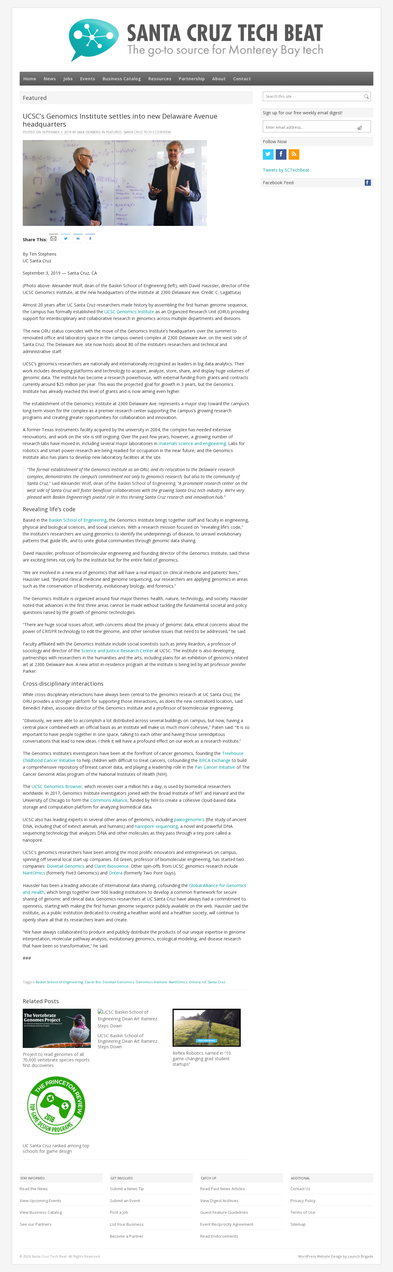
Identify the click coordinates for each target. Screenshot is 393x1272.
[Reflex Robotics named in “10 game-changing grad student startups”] (207, 1028)
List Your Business (127, 1224)
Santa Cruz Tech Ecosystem (147, 132)
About (219, 79)
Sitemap (298, 1224)
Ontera (116, 873)
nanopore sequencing (156, 826)
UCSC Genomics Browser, (57, 786)
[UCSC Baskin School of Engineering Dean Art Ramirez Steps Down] (132, 1019)
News (50, 79)
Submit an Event (125, 1200)
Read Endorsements (219, 1236)
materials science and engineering (192, 443)
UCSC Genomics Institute (129, 311)
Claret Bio (93, 982)
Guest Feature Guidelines (224, 1212)
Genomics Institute (151, 982)
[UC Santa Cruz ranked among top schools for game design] (57, 1105)
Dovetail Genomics (65, 866)
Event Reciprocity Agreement (226, 1224)
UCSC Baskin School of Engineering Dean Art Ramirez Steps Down (127, 1041)
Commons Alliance (108, 800)
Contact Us (300, 1188)
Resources (159, 79)
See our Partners (36, 1224)
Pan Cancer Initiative (215, 767)
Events (87, 79)
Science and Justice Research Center (117, 650)
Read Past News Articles (222, 1188)
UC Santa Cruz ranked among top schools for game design (56, 1148)
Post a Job (119, 1212)
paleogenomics (189, 819)
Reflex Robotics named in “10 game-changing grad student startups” (202, 1058)
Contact (242, 79)
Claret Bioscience (111, 866)
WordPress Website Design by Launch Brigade (335, 1256)
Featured (114, 132)
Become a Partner (126, 1236)
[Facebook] (281, 154)
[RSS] (294, 154)
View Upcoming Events (40, 1200)
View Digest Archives (219, 1200)
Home (29, 79)
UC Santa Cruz (213, 982)
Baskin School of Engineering (78, 520)
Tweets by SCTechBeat (286, 170)
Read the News (34, 1188)
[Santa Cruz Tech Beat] (196, 40)
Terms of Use (302, 1212)
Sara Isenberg (89, 132)
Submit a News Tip (127, 1188)
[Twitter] (268, 154)
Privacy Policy (303, 1200)
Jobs (68, 79)
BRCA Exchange (215, 760)
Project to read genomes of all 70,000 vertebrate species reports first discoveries (56, 1059)
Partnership (192, 79)
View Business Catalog (41, 1212)
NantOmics (34, 873)
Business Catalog (122, 79)
